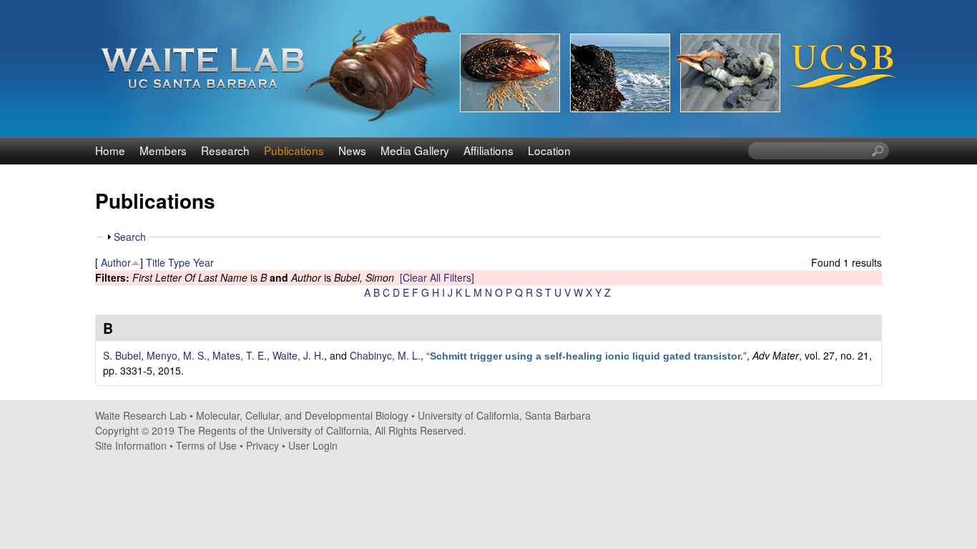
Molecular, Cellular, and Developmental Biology (302, 415)
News (352, 150)
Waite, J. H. (298, 355)
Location (549, 150)
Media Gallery (415, 150)
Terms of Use (206, 445)
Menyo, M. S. (177, 355)
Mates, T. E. (239, 355)
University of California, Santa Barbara (504, 415)
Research (225, 150)
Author (116, 262)
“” (586, 355)
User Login (313, 445)
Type (179, 262)
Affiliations (488, 150)
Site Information (131, 445)
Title (155, 262)
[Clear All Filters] (437, 277)
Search (130, 236)
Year (203, 262)
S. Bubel (122, 355)
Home (110, 150)
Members (163, 150)
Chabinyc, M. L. (385, 355)
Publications (294, 150)
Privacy (262, 445)
